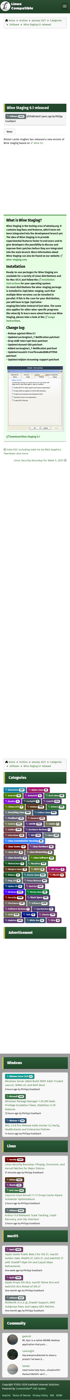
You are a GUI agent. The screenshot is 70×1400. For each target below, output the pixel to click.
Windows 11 (16, 1120)
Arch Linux (55, 795)
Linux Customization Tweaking (25, 841)
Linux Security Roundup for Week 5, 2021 (38, 460)
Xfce (54, 920)
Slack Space (38, 897)
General (37, 818)
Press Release (36, 880)
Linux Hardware (42, 846)
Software (16, 116)
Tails (30, 914)
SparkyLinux (44, 909)
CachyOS (32, 801)
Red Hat (35, 886)
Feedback (15, 818)
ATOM (59, 1395)
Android (14, 795)
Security (15, 897)
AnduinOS (34, 795)
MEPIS (38, 869)
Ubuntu (48, 914)
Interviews (15, 835)
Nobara (13, 875)
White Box (36, 920)
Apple (14, 1249)
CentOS (52, 801)
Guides (53, 823)
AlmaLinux (15, 790)
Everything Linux (18, 812)
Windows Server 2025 (20, 1076)
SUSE (13, 914)
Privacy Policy (40, 1395)
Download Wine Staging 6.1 (24, 436)
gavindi (26, 1336)
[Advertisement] (35, 65)
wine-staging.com (16, 259)
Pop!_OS (13, 880)
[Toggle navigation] (64, 6)
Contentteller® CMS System (31, 1388)
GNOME (34, 823)
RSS (52, 1395)
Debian (36, 806)
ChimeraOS (15, 806)
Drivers (56, 806)
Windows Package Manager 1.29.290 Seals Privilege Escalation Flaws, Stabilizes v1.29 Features (30, 1105)
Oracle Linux (35, 875)
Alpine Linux (39, 790)
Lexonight (28, 1351)
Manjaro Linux (17, 869)
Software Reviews (18, 909)
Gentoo (14, 823)
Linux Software (43, 857)
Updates (15, 920)
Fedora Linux (46, 812)
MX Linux (57, 869)
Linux (52, 835)
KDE (35, 835)
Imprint (6, 1395)
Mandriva (38, 863)
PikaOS (57, 875)
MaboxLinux (15, 863)
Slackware (16, 903)
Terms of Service (22, 1395)
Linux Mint (15, 852)
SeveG (25, 1366)
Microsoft (16, 1096)
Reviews (15, 892)
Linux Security (16, 857)
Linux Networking (40, 852)
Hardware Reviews (38, 829)
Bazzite (13, 801)
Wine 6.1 (38, 143)
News (9, 131)
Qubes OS (14, 886)
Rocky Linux (38, 892)
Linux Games (16, 846)
